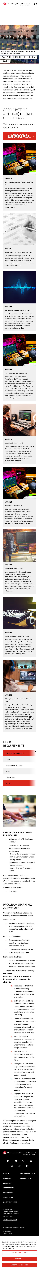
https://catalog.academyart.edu (18, 1143)
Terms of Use (7, 1234)
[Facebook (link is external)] (8, 1161)
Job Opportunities (10, 1202)
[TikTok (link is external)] (19, 1166)
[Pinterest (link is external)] (27, 1166)
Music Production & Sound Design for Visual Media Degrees (18, 53)
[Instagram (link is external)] (23, 1161)
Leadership (7, 1183)
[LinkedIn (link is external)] (16, 1161)
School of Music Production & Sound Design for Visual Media (19, 136)
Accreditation (8, 1188)
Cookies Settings (19, 1252)
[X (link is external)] (12, 1166)
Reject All (19, 1259)
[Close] (36, 1241)
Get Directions (7, 1216)
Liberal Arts (13, 891)
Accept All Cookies (19, 1265)
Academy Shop (26, 1178)
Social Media (8, 1197)
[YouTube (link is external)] (31, 1161)
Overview (7, 1178)
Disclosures (7, 1231)
